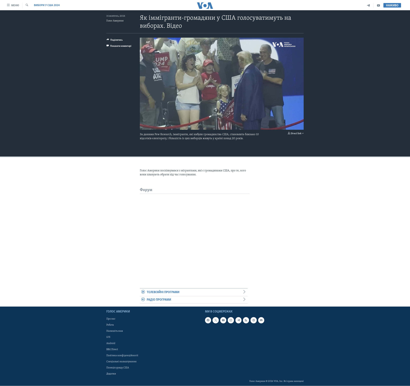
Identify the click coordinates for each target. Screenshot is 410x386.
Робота (110, 325)
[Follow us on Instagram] (231, 320)
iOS (108, 337)
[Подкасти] (253, 320)
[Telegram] (368, 5)
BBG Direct (112, 349)
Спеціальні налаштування (121, 361)
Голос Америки (115, 21)
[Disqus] (195, 234)
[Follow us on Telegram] (238, 320)
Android (110, 343)
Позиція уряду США (117, 367)
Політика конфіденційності (122, 355)
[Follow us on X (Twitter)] (216, 320)
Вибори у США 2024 (47, 5)
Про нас (110, 319)
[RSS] (246, 320)
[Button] (115, 41)
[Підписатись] (261, 320)
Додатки (111, 374)
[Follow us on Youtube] (223, 320)
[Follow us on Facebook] (208, 320)
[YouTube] (378, 5)
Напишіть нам (114, 331)
